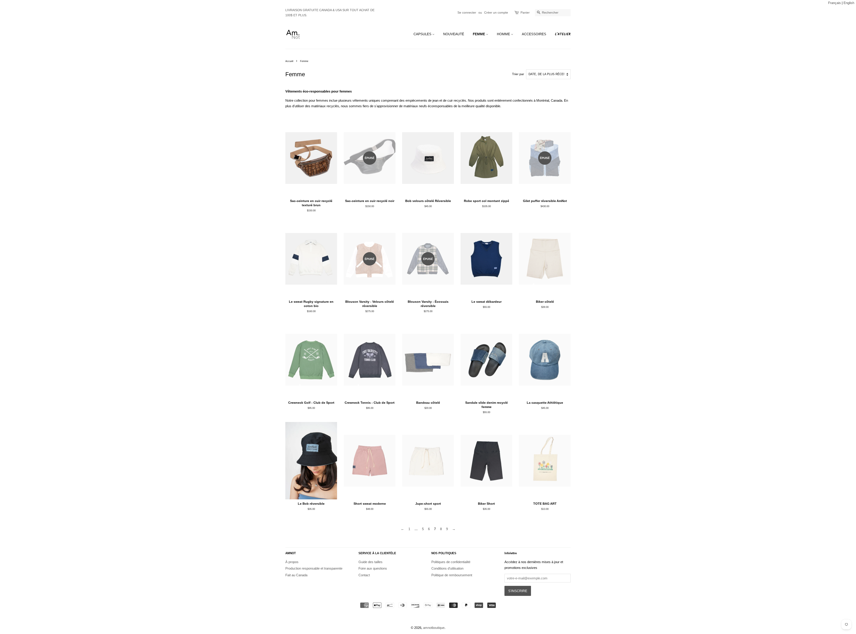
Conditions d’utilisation (447, 568)
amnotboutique (433, 628)
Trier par (518, 74)
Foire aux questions (372, 568)
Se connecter (466, 12)
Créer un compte (496, 12)
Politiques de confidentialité (450, 562)
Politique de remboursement (451, 575)
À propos (291, 562)
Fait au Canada (296, 575)
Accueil (289, 61)
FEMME (479, 34)
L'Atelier (563, 34)
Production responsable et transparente (313, 568)
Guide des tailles (370, 562)
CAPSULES (423, 34)
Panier (525, 12)
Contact (364, 575)
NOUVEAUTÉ (453, 34)
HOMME (504, 34)
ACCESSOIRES (534, 34)
